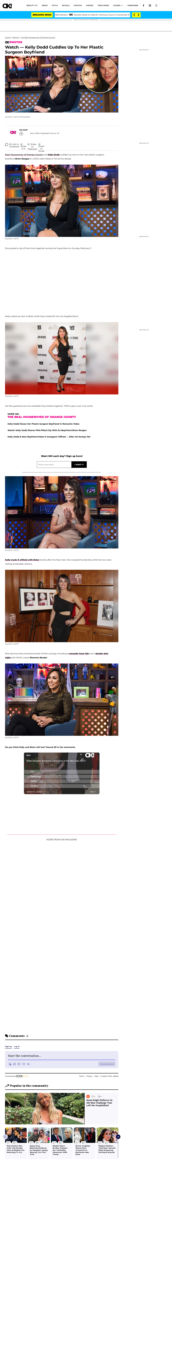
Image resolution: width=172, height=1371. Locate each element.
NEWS (45, 5)
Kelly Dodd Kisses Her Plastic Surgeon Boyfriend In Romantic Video (43, 424)
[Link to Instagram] (150, 5)
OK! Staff (23, 130)
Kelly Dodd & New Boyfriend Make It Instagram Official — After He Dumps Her (49, 437)
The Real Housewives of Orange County (38, 37)
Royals (66, 5)
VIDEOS (89, 5)
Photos (15, 37)
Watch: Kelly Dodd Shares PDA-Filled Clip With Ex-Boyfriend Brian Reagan (47, 430)
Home (7, 37)
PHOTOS (78, 5)
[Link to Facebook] (143, 5)
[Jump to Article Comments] (6, 144)
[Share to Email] (41, 144)
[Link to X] (156, 5)
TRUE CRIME (103, 5)
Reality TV (32, 5)
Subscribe (132, 5)
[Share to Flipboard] (32, 144)
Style (55, 5)
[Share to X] (23, 144)
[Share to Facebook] (14, 144)
